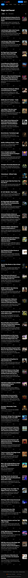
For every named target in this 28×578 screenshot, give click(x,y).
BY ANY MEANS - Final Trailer (9, 192)
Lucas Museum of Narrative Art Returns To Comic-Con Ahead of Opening (10, 556)
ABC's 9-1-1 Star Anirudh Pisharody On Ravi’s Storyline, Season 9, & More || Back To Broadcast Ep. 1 (11, 77)
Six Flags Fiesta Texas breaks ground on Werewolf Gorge (9, 53)
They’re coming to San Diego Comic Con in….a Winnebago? (10, 453)
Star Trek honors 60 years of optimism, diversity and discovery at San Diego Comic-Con (10, 277)
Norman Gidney (7, 137)
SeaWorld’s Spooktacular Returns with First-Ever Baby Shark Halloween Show (10, 239)
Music (11, 4)
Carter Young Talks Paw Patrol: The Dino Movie (10, 181)
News (7, 4)
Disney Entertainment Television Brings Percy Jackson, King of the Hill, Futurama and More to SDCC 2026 (10, 429)
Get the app (19, 574)
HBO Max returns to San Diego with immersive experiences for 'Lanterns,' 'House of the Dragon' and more (11, 544)
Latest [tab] (3, 13)
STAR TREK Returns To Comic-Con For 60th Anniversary (10, 532)
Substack (8, 576)
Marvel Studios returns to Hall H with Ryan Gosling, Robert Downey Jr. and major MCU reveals (10, 324)
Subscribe (20, 1)
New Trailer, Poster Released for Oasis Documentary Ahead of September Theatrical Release (9, 122)
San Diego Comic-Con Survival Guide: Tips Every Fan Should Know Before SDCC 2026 (10, 478)
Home (3, 4)
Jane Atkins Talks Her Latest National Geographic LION (9, 110)
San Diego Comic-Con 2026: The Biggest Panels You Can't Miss (10, 489)
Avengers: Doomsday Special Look (10, 164)
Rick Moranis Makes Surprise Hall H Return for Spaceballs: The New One (11, 348)
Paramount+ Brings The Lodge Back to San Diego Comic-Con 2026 (11, 417)
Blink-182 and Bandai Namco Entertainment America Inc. (7, 469)
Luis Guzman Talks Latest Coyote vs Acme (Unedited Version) (10, 30)
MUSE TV (8, 25)
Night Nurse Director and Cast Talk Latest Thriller (10, 521)
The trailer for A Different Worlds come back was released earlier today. (9, 145)
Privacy (14, 571)
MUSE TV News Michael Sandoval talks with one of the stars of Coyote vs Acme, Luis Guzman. (11, 34)
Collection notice (22, 571)
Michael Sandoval (8, 58)
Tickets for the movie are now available (10, 409)
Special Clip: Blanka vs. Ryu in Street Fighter (11, 265)
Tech (19, 4)
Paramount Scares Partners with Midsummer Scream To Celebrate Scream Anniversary (10, 441)
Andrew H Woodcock (8, 256)
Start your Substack (11, 574)
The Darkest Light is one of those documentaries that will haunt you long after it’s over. (10, 135)
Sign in (25, 1)
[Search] (25, 13)
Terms (17, 571)
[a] (25, 19)
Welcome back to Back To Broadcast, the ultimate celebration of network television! (10, 23)
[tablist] (7, 13)
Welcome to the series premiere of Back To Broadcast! (10, 81)
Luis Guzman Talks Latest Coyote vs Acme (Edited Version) (10, 42)
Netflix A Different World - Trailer (10, 142)
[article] (14, 22)
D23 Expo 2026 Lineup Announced (10, 499)
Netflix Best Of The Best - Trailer (9, 100)
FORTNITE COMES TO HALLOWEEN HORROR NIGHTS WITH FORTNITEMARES (11, 384)
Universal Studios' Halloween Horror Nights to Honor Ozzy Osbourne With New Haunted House (9, 300)
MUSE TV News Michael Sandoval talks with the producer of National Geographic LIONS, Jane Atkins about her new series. (11, 113)
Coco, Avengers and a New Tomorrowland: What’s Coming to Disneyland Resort (10, 153)
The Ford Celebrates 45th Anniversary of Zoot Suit (8, 510)
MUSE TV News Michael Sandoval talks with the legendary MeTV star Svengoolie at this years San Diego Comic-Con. (11, 292)
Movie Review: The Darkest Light (10, 133)
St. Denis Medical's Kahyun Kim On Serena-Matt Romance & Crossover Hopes (10, 19)
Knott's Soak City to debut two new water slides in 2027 (10, 312)
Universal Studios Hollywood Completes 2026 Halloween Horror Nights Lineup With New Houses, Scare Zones (10, 215)
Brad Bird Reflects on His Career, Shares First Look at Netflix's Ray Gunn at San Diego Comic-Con (10, 337)
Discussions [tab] (11, 13)
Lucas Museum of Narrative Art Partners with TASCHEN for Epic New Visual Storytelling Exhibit (10, 65)
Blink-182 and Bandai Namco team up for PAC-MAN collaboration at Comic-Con (10, 465)
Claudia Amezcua (8, 159)
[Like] (2, 27)
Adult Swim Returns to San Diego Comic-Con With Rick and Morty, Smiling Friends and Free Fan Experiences (10, 371)
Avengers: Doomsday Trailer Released (9, 407)
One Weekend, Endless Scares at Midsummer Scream (10, 251)
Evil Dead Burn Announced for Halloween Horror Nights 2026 (9, 396)
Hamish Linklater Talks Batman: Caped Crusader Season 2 (9, 227)
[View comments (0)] (8, 27)
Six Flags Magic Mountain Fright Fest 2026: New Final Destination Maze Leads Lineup (10, 203)
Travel (15, 4)
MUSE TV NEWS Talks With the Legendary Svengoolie (9, 288)
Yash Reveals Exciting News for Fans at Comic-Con (9, 359)
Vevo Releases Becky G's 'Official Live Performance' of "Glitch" (10, 89)
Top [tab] (6, 13)
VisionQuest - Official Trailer (9, 174)
